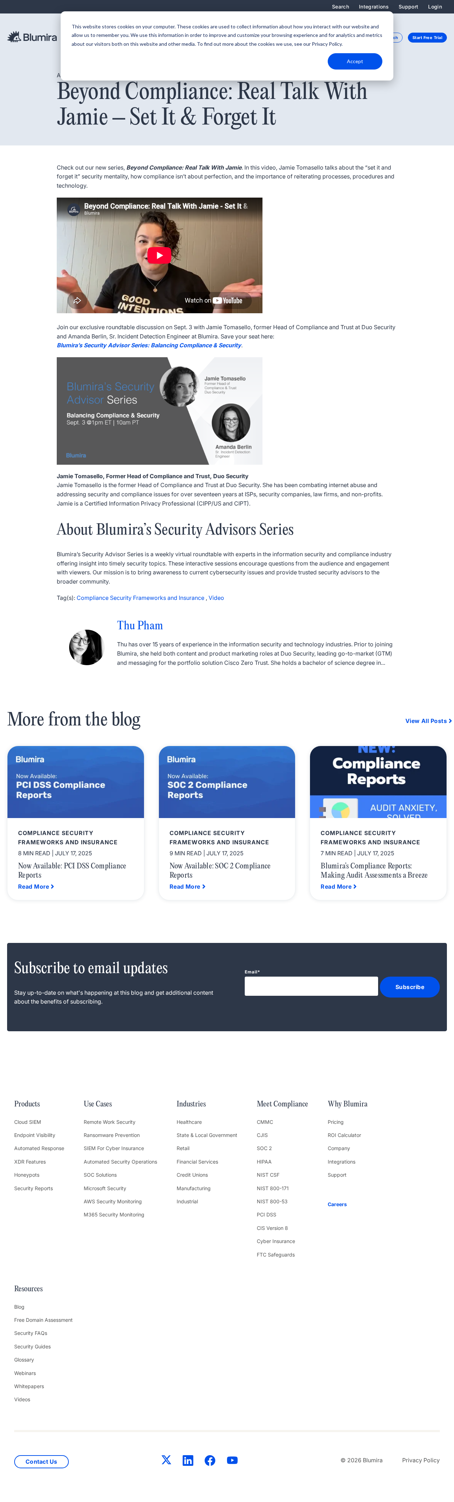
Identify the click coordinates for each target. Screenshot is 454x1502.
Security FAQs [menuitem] (30, 1333)
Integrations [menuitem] (374, 7)
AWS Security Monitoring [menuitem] (113, 1201)
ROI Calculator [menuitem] (344, 1135)
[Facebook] (210, 1462)
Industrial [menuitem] (187, 1201)
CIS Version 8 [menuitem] (272, 1228)
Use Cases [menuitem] (98, 1104)
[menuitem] (347, 1204)
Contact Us (41, 1461)
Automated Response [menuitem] (39, 1148)
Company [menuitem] (339, 1148)
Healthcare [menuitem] (189, 1122)
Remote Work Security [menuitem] (109, 1122)
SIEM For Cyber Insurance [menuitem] (114, 1148)
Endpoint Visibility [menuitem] (34, 1135)
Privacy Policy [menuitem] (421, 1460)
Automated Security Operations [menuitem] (120, 1162)
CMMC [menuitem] (265, 1122)
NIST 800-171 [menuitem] (273, 1188)
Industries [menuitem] (191, 1104)
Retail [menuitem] (183, 1148)
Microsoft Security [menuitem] (105, 1188)
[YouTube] (232, 1462)
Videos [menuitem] (22, 1399)
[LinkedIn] (188, 1462)
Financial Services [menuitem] (197, 1162)
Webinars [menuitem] (25, 1373)
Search (340, 7)
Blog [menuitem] (19, 1307)
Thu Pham (140, 626)
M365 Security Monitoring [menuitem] (114, 1214)
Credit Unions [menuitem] (192, 1175)
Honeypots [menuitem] (26, 1175)
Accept (355, 61)
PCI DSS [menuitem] (266, 1214)
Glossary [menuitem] (24, 1360)
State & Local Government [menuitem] (207, 1135)
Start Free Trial (427, 37)
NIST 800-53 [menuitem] (272, 1201)
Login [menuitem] (435, 7)
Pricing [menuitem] (336, 1122)
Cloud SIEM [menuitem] (27, 1122)
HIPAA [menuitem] (264, 1162)
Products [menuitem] (27, 1104)
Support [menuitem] (408, 7)
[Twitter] (166, 1461)
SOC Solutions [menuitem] (100, 1175)
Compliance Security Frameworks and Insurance (140, 597)
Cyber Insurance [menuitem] (276, 1241)
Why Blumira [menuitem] (347, 1104)
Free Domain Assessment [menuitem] (43, 1320)
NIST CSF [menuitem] (268, 1175)
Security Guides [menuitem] (32, 1346)
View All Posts (426, 721)
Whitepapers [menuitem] (29, 1386)
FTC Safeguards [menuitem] (276, 1255)
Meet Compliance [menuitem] (282, 1104)
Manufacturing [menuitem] (194, 1188)
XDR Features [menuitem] (30, 1162)
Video (216, 597)
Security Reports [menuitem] (33, 1188)
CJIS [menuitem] (262, 1135)
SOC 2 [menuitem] (264, 1148)
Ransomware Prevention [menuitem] (112, 1135)
